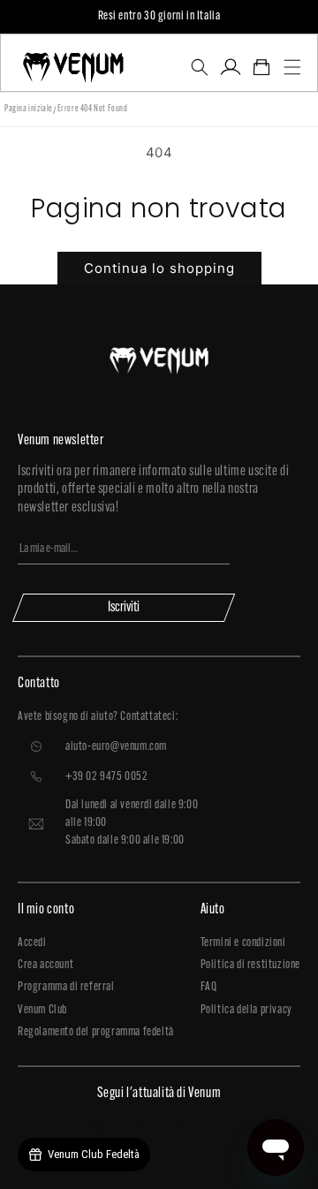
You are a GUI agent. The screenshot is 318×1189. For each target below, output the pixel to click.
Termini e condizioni (243, 943)
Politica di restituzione (250, 965)
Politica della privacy (246, 1010)
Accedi (32, 943)
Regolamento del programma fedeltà (96, 1032)
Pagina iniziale (28, 109)
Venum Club (42, 1010)
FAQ (209, 987)
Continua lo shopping (159, 268)
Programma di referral (66, 987)
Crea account (45, 965)
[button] (199, 67)
